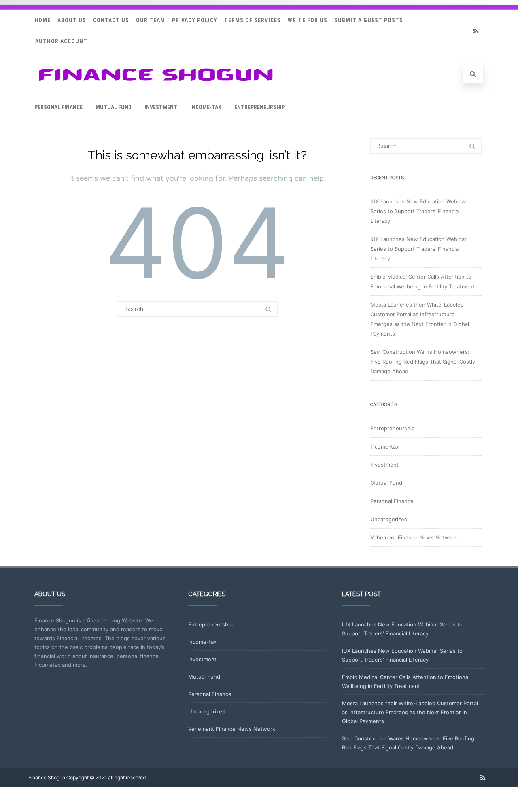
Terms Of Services (252, 20)
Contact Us (111, 20)
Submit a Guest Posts (368, 20)
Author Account (61, 41)
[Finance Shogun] (155, 83)
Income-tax (205, 107)
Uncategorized (389, 519)
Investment (160, 107)
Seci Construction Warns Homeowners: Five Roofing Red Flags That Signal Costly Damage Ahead (422, 361)
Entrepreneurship (259, 107)
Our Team (150, 20)
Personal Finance (58, 107)
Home (42, 20)
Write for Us (307, 20)
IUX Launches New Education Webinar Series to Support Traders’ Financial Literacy (418, 211)
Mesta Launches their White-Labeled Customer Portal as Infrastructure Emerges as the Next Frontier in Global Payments (410, 712)
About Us (71, 20)
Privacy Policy (194, 20)
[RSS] (475, 31)
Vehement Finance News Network (413, 537)
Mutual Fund (114, 107)
